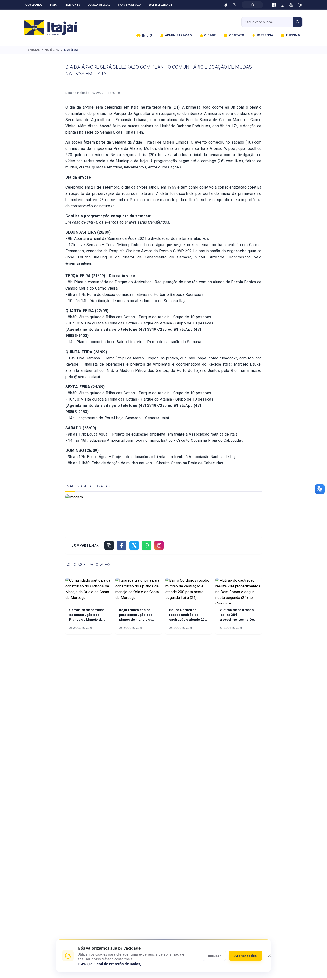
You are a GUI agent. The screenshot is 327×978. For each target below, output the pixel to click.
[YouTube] (291, 5)
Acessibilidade (160, 4)
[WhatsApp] (146, 545)
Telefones (72, 4)
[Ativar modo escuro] (234, 4)
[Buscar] (297, 22)
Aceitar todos (245, 955)
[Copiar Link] (109, 545)
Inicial (34, 50)
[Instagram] (282, 5)
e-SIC (53, 4)
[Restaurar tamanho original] (252, 5)
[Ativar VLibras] (226, 4)
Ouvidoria (33, 4)
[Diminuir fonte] (245, 5)
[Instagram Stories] (159, 545)
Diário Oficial (99, 4)
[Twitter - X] (134, 545)
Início (147, 35)
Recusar (214, 955)
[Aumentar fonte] (259, 5)
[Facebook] (274, 5)
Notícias (52, 50)
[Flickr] (300, 5)
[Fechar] (269, 956)
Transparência (129, 4)
